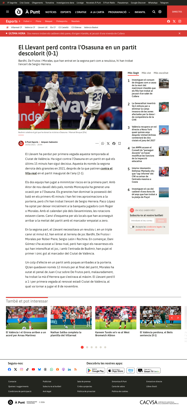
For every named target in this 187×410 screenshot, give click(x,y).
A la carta (97, 12)
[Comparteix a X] (108, 143)
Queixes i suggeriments (18, 386)
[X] (174, 21)
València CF (30, 27)
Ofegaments (37, 3)
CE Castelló (63, 27)
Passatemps (123, 3)
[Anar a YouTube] (34, 369)
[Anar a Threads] (46, 369)
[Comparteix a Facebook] (114, 143)
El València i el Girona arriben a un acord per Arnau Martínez (26, 334)
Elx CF (53, 27)
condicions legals (154, 227)
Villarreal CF (16, 27)
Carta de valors (118, 386)
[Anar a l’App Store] (115, 370)
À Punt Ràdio (109, 3)
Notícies (50, 12)
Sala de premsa (83, 381)
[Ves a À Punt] (27, 11)
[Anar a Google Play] (96, 370)
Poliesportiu (61, 21)
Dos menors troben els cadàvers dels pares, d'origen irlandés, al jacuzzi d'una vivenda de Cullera (76, 33)
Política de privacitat (86, 391)
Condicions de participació (19, 391)
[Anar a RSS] (76, 369)
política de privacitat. (145, 230)
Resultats (75, 21)
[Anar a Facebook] (10, 369)
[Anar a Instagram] (22, 369)
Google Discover (138, 3)
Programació (117, 12)
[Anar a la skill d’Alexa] (130, 370)
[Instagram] (179, 21)
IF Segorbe (12, 3)
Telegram (164, 3)
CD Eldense (76, 27)
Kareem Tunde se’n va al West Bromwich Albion (112, 334)
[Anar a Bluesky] (40, 369)
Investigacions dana (65, 3)
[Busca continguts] (154, 12)
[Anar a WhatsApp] (52, 369)
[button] (82, 347)
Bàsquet (48, 21)
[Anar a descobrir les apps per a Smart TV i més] (149, 370)
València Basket (91, 27)
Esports (66, 12)
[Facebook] (168, 21)
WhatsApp (153, 3)
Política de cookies (120, 391)
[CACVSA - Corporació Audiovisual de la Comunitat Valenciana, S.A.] (159, 402)
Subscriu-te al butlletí (52, 386)
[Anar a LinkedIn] (70, 369)
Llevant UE (43, 27)
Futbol (26, 21)
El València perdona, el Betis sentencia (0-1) (156, 334)
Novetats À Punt (93, 3)
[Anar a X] (16, 369)
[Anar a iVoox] (58, 369)
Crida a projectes (84, 386)
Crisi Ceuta (24, 3)
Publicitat (47, 381)
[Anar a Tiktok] (28, 369)
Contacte (12, 381)
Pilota (38, 21)
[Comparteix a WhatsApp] (102, 143)
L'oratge (80, 3)
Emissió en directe (154, 381)
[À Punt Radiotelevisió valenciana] (22, 402)
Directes (177, 11)
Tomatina (49, 3)
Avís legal (47, 391)
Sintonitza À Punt (119, 381)
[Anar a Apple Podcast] (64, 369)
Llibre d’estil (151, 386)
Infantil (140, 12)
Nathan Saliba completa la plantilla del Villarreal (66, 334)
